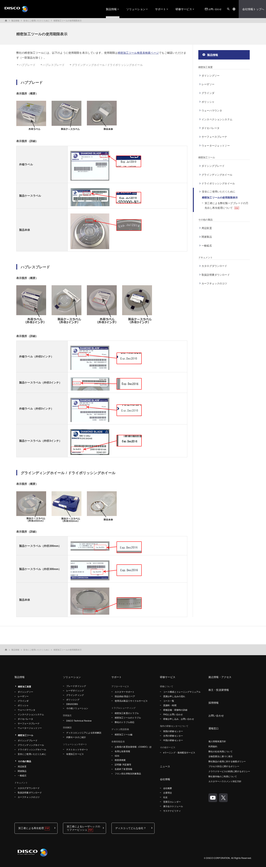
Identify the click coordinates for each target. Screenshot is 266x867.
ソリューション (135, 9)
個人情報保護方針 (217, 741)
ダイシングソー (210, 75)
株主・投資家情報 (218, 690)
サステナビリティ (172, 810)
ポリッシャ (208, 101)
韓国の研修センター (173, 731)
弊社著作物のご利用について (222, 776)
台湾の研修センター (173, 735)
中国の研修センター (173, 740)
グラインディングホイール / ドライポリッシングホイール (107, 65)
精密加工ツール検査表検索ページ (138, 52)
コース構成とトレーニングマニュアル (181, 691)
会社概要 (167, 788)
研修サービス (184, 9)
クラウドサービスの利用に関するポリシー (229, 771)
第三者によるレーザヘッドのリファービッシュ (83, 828)
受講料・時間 (169, 705)
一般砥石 (207, 245)
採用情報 (213, 702)
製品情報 (111, 9)
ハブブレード (27, 65)
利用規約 (212, 746)
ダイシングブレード (213, 166)
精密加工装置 (205, 67)
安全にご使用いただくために (36, 20)
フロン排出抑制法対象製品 (128, 773)
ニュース (165, 766)
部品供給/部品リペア (125, 696)
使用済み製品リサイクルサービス (131, 700)
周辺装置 (207, 228)
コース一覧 (168, 700)
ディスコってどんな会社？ (130, 828)
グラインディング (75, 694)
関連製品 (207, 236)
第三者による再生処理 (31, 828)
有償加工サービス (75, 753)
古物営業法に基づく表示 (220, 756)
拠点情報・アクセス (219, 677)
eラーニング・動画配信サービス (179, 752)
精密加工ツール (206, 157)
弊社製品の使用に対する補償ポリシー (227, 761)
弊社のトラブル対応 (124, 722)
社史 (165, 797)
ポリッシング (72, 699)
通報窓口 (213, 728)
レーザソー (208, 84)
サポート (160, 9)
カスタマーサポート (124, 691)
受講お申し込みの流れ (174, 696)
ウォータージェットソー (216, 145)
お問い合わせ (213, 9)
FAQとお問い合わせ (173, 714)
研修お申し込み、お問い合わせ (178, 718)
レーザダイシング (75, 690)
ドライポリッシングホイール (218, 183)
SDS (117, 755)
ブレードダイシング (76, 685)
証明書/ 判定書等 (123, 764)
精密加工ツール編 (123, 734)
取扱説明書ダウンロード (216, 274)
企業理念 (167, 792)
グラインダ (208, 93)
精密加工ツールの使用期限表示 (68, 20)
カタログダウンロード (214, 266)
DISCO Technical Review (79, 720)
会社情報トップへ (253, 9)
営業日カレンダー (172, 801)
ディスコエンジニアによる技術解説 (83, 732)
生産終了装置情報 (123, 768)
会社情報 (165, 779)
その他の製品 (205, 219)
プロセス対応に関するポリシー (223, 766)
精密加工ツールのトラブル (128, 717)
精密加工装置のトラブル (127, 713)
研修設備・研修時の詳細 (175, 709)
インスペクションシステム (217, 119)
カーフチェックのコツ (214, 283)
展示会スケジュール (173, 806)
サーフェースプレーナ (214, 136)
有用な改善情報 (122, 751)
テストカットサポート (77, 749)
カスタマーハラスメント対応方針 (224, 781)
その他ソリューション (77, 708)
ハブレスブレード (54, 65)
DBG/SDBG (72, 703)
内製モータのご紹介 (76, 737)
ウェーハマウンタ (212, 110)
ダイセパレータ (210, 128)
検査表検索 (120, 759)
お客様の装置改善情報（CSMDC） (132, 746)
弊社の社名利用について (220, 751)
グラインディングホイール (217, 174)
